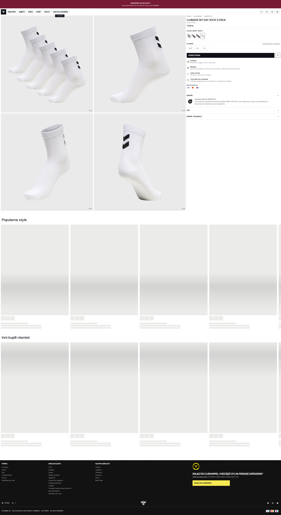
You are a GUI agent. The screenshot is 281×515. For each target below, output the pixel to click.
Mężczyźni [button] (11, 12)
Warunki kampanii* (54, 491)
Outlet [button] (47, 12)
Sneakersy (98, 472)
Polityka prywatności (55, 483)
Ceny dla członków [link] (60, 12)
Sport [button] (38, 12)
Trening (97, 467)
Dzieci (189, 16)
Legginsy (98, 470)
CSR (3, 472)
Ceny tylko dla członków (199, 79)
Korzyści (190, 95)
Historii (4, 470)
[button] (261, 12)
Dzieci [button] (30, 12)
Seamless (98, 475)
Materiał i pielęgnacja (194, 116)
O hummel (5, 467)
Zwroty (51, 472)
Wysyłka (193, 67)
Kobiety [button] (22, 12)
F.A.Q (50, 467)
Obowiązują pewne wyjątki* (200, 476)
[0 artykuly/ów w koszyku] (277, 12)
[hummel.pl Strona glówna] (3, 12)
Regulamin (52, 478)
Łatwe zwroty (195, 73)
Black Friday (99, 480)
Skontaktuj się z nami (8, 480)
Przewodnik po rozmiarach (271, 44)
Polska (7, 503)
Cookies (51, 485)
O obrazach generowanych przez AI (60, 488)
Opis (188, 110)
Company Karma (7, 475)
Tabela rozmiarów (54, 475)
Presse (4, 478)
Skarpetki (208, 16)
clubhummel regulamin (56, 480)
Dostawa (193, 61)
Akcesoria (198, 16)
